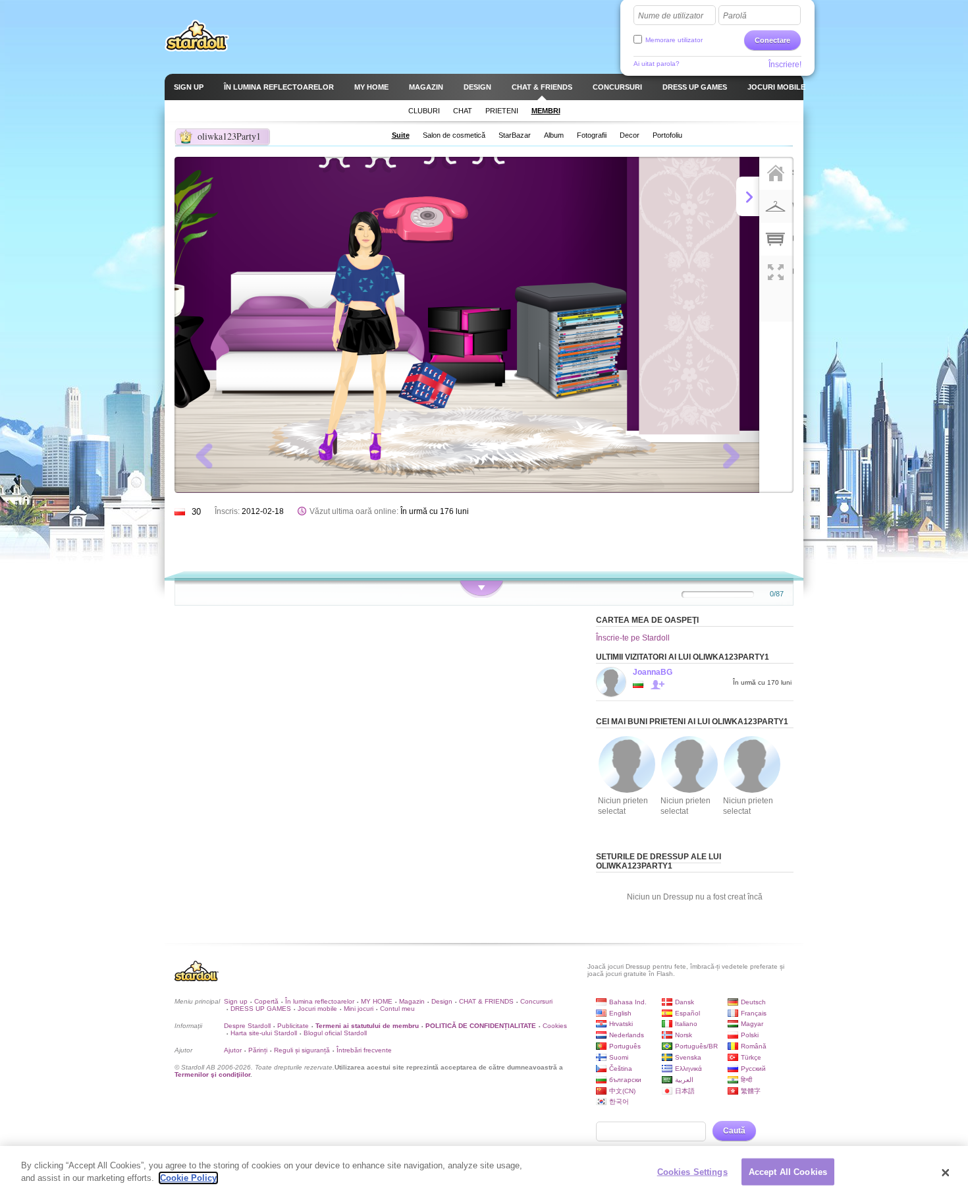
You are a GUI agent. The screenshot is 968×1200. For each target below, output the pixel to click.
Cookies (555, 1025)
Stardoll (197, 35)
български (625, 1079)
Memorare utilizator (674, 39)
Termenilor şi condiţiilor (212, 1074)
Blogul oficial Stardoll (335, 1033)
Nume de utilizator (670, 15)
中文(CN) (622, 1091)
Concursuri (536, 1001)
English (620, 1013)
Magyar (752, 1023)
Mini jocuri (358, 1008)
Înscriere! (784, 64)
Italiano (686, 1023)
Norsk (683, 1035)
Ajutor (233, 1050)
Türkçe (751, 1057)
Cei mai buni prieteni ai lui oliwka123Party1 (692, 721)
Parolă (735, 15)
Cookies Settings (692, 1172)
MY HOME (376, 1001)
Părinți (257, 1050)
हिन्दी (746, 1079)
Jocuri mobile (317, 1008)
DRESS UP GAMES (260, 1008)
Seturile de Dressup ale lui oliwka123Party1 (658, 861)
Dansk (684, 1002)
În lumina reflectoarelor (319, 1001)
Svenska (688, 1057)
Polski (750, 1035)
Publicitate (293, 1025)
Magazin (412, 1001)
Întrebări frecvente (364, 1050)
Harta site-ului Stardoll (263, 1033)
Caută (734, 1130)
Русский (753, 1068)
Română (753, 1046)
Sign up (236, 1001)
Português (625, 1046)
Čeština (620, 1068)
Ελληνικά (688, 1068)
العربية (684, 1079)
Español (687, 1013)
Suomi (618, 1057)
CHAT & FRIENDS (486, 1001)
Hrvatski (621, 1023)
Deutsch (753, 1002)
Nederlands (626, 1035)
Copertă (266, 1001)
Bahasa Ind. (628, 1002)
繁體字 (751, 1091)
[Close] (946, 1173)
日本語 (685, 1091)
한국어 (619, 1101)
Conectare (772, 40)
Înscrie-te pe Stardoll (633, 638)
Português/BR (696, 1046)
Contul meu (397, 1008)
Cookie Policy (188, 1178)
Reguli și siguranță (302, 1050)
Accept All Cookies (788, 1172)
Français (753, 1013)
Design (441, 1001)
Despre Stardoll (247, 1025)
